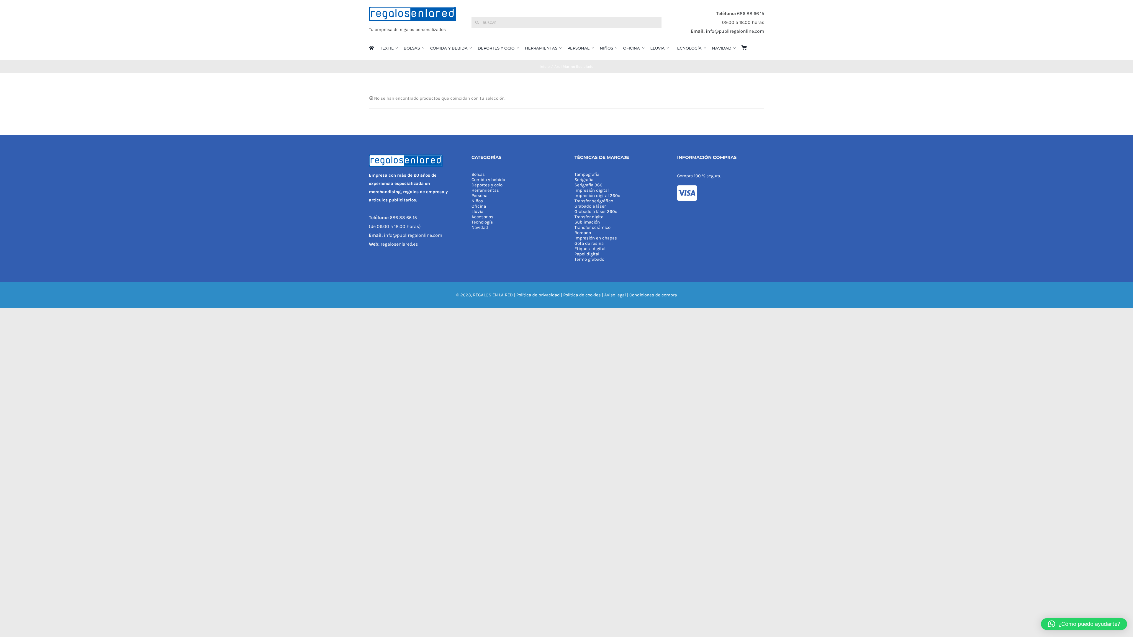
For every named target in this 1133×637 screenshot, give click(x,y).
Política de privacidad (538, 295)
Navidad (479, 227)
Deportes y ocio (486, 185)
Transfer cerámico (592, 227)
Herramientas (485, 190)
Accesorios (482, 216)
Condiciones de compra (653, 295)
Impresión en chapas (595, 238)
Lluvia (477, 211)
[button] (1084, 624)
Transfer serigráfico (593, 200)
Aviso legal (615, 295)
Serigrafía (583, 179)
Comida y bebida (488, 179)
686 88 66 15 (750, 13)
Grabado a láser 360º (595, 211)
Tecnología (482, 222)
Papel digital (586, 254)
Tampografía (586, 174)
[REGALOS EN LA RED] (412, 22)
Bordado (582, 232)
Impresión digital (591, 190)
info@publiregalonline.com (735, 31)
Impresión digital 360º (597, 195)
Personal (480, 195)
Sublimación (587, 222)
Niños (477, 200)
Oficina (478, 206)
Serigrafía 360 (588, 185)
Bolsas (478, 174)
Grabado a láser (590, 206)
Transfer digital (589, 216)
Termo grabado (589, 259)
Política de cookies (582, 295)
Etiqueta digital (589, 248)
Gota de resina (589, 243)
